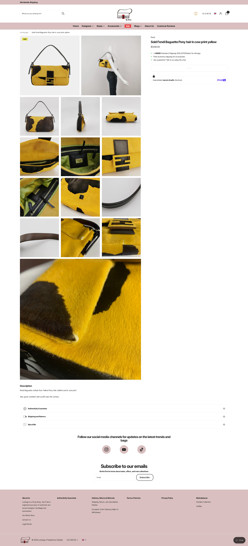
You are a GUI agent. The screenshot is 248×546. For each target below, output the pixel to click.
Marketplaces (201, 498)
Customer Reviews (166, 26)
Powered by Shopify (54, 540)
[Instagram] (106, 449)
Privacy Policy (167, 498)
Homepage (24, 32)
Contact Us (26, 520)
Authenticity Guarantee (66, 498)
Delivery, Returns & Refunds (103, 498)
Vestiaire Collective (203, 502)
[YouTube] (124, 449)
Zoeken (63, 14)
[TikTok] (141, 449)
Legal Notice (27, 524)
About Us (149, 26)
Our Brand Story (28, 515)
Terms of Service (133, 498)
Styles (99, 26)
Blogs (137, 26)
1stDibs (199, 506)
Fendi (153, 37)
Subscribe (145, 477)
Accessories (113, 26)
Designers (86, 26)
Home (76, 26)
